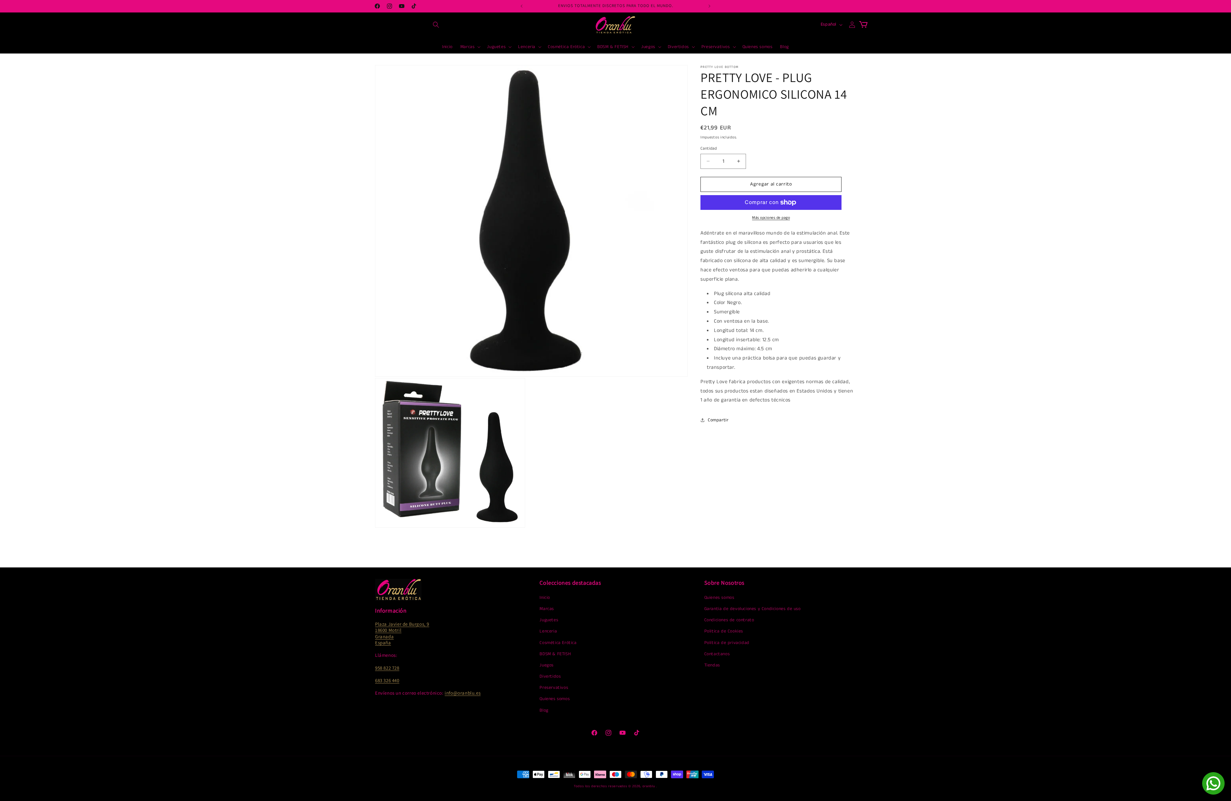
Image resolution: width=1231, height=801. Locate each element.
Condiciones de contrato (729, 620)
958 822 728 (387, 668)
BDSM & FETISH (555, 654)
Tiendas (712, 665)
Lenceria (548, 631)
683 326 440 (387, 680)
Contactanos (717, 654)
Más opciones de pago (771, 217)
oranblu (648, 786)
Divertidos (550, 676)
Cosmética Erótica (558, 643)
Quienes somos (555, 699)
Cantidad (708, 148)
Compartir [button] (718, 420)
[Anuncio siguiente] (709, 6)
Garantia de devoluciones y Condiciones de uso (752, 609)
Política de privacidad (726, 643)
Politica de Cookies (723, 631)
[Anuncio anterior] (522, 6)
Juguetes (549, 620)
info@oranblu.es (463, 693)
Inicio (545, 597)
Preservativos (554, 687)
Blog (544, 710)
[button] (436, 25)
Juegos (547, 665)
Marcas (547, 609)
